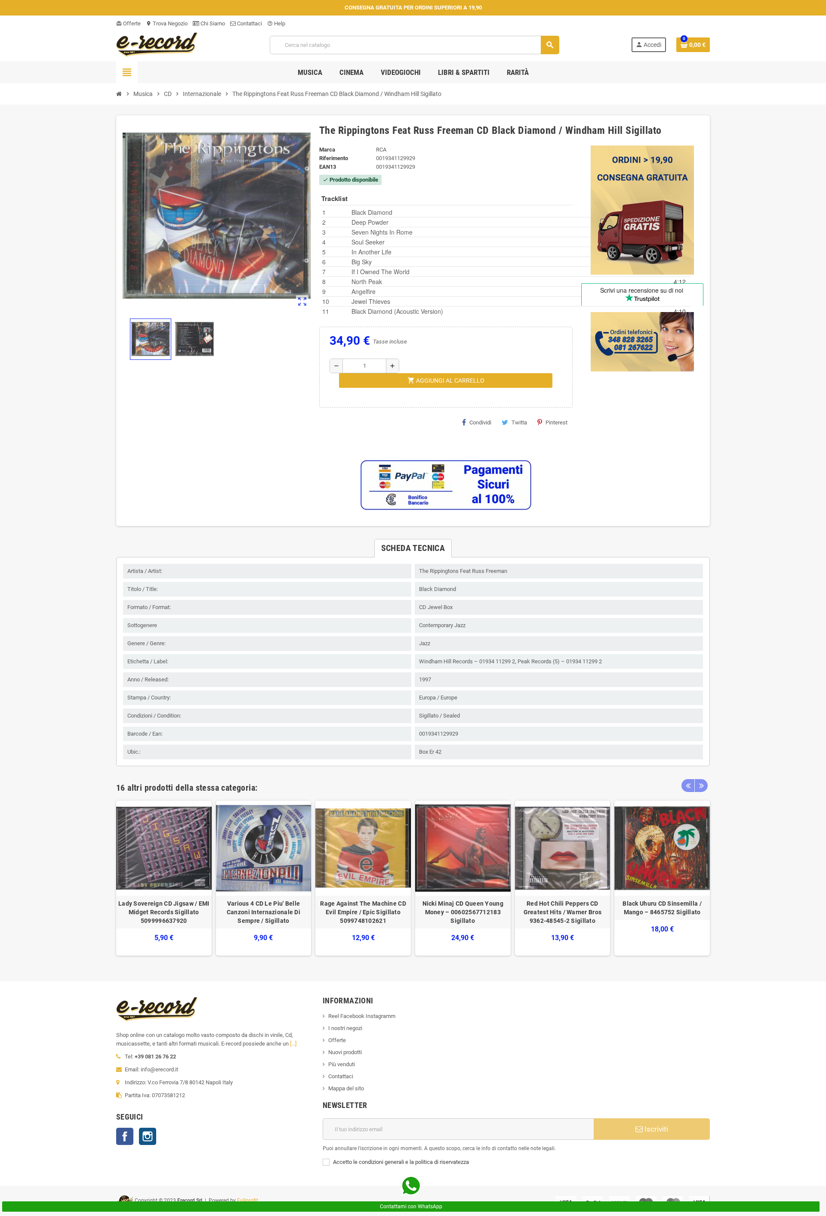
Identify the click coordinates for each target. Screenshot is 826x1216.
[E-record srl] (157, 44)
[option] (164, 878)
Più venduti (341, 1064)
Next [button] (701, 785)
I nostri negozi (345, 1028)
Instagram (147, 1136)
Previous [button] (687, 785)
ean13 (327, 167)
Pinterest (556, 422)
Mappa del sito (346, 1088)
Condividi (480, 422)
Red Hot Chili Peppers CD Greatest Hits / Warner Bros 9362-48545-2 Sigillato (563, 912)
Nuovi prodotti (345, 1052)
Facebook (124, 1136)
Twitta (519, 422)
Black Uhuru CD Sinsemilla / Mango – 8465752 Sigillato (662, 908)
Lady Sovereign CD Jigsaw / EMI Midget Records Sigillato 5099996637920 (163, 912)
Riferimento (333, 158)
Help (276, 23)
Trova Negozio (167, 23)
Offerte (128, 23)
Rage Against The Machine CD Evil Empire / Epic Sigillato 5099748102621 (363, 912)
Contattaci (249, 23)
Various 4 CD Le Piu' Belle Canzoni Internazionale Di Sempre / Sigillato (263, 912)
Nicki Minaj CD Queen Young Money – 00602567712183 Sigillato (462, 912)
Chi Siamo (212, 23)
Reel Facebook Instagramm (361, 1016)
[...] (293, 1043)
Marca (327, 149)
